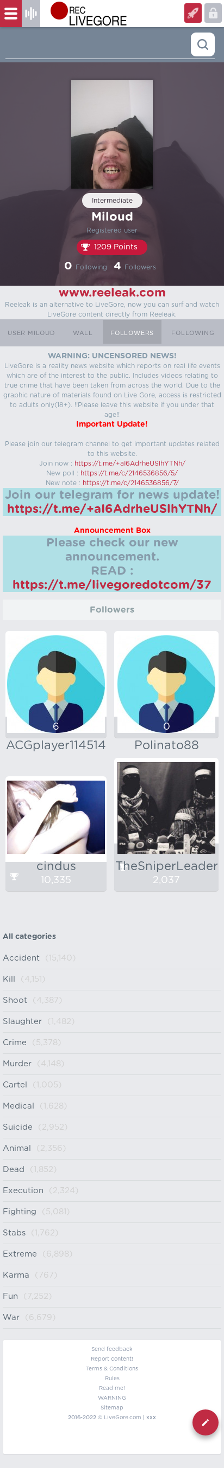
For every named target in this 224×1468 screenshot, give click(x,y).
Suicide (18, 1127)
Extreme (20, 1254)
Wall (83, 333)
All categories (29, 937)
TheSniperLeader (166, 866)
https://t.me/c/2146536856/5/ (129, 473)
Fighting (19, 1212)
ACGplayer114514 (56, 745)
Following (192, 333)
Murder (17, 1064)
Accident (21, 958)
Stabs (14, 1233)
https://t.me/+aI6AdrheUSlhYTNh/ (129, 463)
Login (193, 13)
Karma (16, 1275)
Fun (10, 1296)
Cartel (15, 1085)
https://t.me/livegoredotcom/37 (112, 585)
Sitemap (112, 1408)
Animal (17, 1148)
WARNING (112, 1398)
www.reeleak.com (112, 293)
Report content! (112, 1359)
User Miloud (31, 333)
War (11, 1318)
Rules (112, 1378)
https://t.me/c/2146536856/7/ (131, 483)
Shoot (15, 1000)
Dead (13, 1170)
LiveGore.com (122, 1417)
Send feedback (112, 1349)
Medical (18, 1106)
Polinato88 (166, 745)
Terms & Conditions (112, 1369)
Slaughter (22, 1022)
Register (213, 13)
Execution (23, 1191)
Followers (132, 333)
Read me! (112, 1388)
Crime (15, 1043)
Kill (9, 979)
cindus (56, 866)
